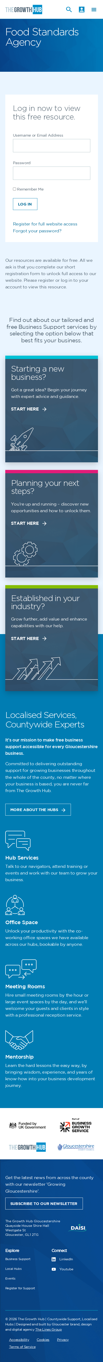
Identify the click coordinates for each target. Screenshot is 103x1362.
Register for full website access (45, 224)
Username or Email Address (38, 135)
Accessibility (19, 1339)
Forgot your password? (37, 231)
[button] (94, 9)
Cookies (43, 1339)
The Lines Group (48, 1329)
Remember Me (30, 189)
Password (22, 163)
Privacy (63, 1339)
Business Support (17, 1259)
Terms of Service (22, 1346)
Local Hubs (13, 1268)
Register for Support (20, 1288)
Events (10, 1278)
